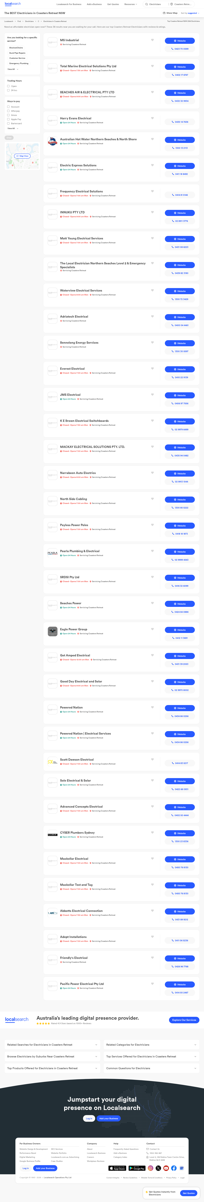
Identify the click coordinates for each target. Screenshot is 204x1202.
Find (19, 21)
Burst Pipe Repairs (17, 53)
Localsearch (8, 21)
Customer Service (17, 58)
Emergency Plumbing (18, 63)
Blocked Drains (16, 47)
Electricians (29, 21)
